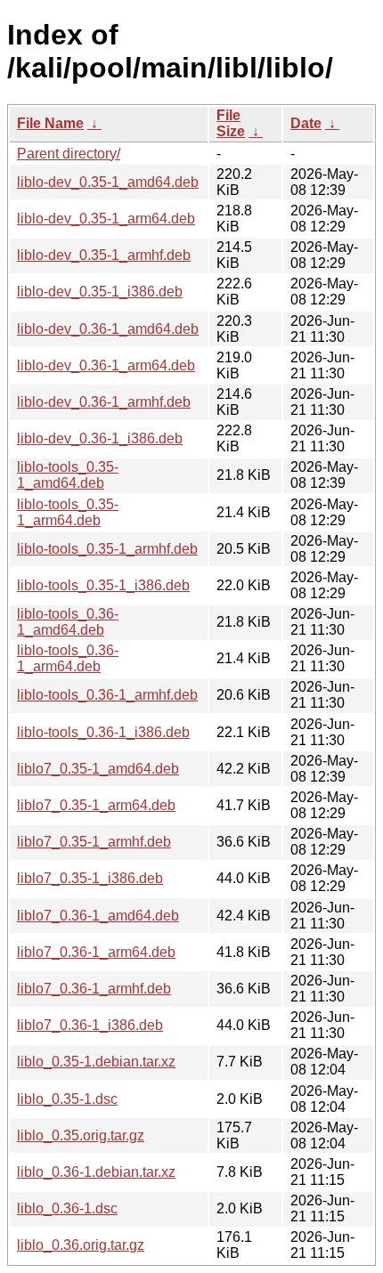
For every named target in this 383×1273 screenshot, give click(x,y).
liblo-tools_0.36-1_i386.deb (103, 732)
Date (306, 123)
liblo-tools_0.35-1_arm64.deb (67, 512)
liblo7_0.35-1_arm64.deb (96, 805)
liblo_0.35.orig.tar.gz (80, 1135)
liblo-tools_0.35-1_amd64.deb (67, 475)
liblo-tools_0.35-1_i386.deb (103, 585)
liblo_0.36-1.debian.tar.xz (96, 1172)
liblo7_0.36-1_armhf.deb (94, 988)
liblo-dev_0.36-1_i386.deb (100, 438)
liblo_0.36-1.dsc (67, 1208)
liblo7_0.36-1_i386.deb (90, 1025)
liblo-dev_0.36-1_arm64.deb (106, 365)
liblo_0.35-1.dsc (67, 1099)
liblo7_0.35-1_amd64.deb (98, 768)
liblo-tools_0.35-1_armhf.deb (107, 548)
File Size (230, 123)
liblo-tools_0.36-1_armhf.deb (107, 694)
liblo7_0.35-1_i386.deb (90, 878)
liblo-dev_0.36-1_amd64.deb (108, 328)
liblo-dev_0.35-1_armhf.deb (104, 255)
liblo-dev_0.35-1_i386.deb (100, 291)
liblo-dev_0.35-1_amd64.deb (108, 182)
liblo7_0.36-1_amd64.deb (98, 915)
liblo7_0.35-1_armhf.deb (94, 841)
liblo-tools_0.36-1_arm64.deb (67, 658)
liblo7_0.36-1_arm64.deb (96, 952)
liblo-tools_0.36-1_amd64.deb (67, 621)
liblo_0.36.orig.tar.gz (80, 1245)
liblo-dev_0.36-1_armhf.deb (104, 401)
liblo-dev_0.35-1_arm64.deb (106, 218)
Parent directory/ (68, 153)
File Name (50, 123)
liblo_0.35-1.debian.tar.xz (96, 1061)
